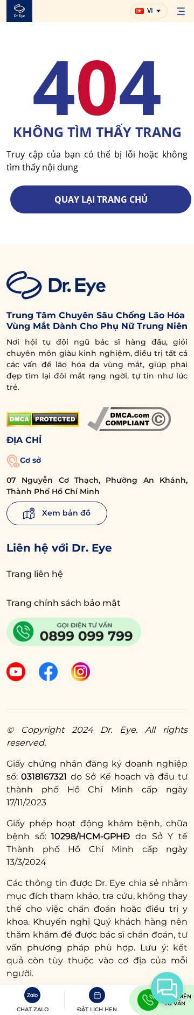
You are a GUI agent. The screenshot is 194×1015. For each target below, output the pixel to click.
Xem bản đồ (65, 513)
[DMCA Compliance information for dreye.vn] (129, 419)
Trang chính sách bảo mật (63, 603)
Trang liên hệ (34, 574)
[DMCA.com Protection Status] (42, 419)
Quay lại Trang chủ (101, 199)
